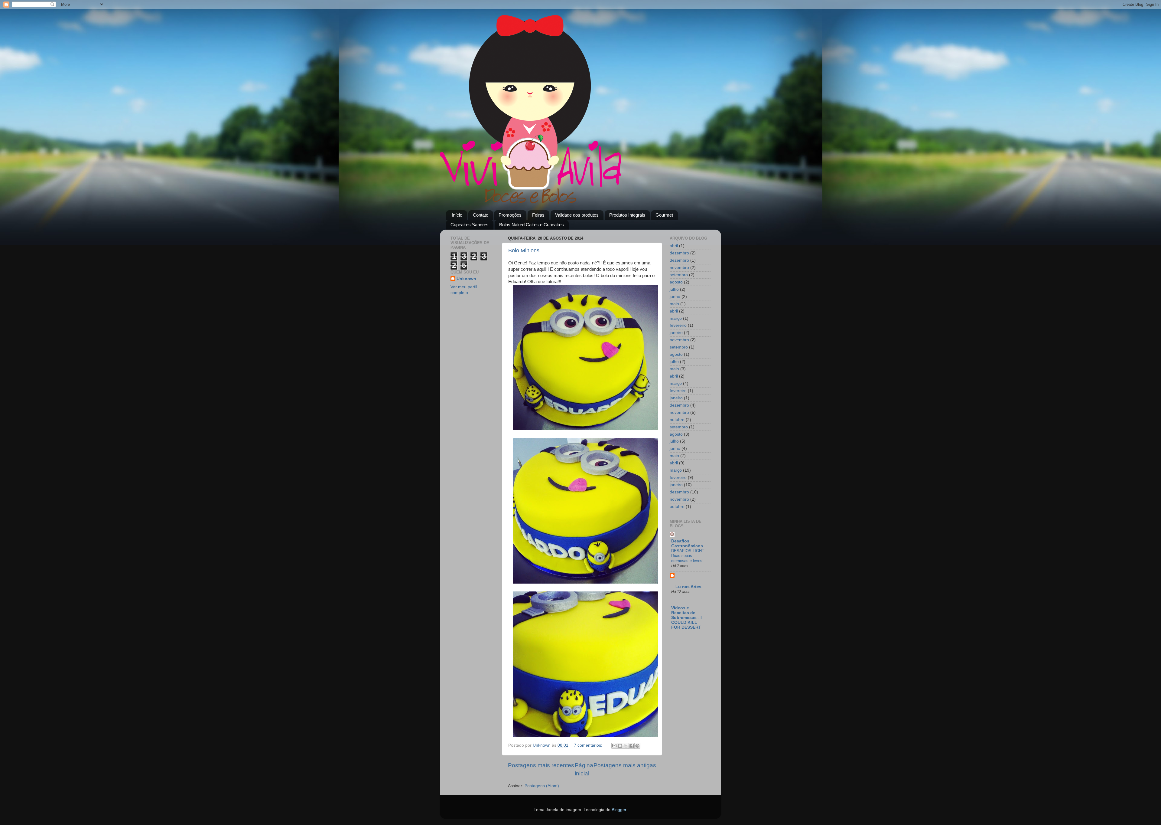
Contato (480, 215)
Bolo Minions (523, 250)
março (676, 318)
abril (674, 246)
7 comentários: (588, 745)
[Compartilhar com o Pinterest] (637, 746)
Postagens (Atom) (542, 786)
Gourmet (664, 215)
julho (674, 289)
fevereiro (678, 325)
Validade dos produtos (577, 215)
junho (675, 296)
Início (457, 215)
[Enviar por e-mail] (614, 746)
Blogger (619, 809)
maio (674, 304)
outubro (677, 419)
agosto (676, 282)
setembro (679, 275)
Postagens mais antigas (625, 765)
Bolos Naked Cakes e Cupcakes (531, 224)
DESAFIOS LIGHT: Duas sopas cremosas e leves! (688, 555)
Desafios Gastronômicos (687, 543)
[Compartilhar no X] (626, 746)
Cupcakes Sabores (469, 224)
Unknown (466, 279)
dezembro (679, 253)
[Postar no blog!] (620, 746)
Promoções (510, 215)
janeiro (676, 332)
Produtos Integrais (627, 215)
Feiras (538, 215)
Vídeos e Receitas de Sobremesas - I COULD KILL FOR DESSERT (686, 618)
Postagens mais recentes (541, 765)
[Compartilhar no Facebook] (632, 746)
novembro (679, 267)
